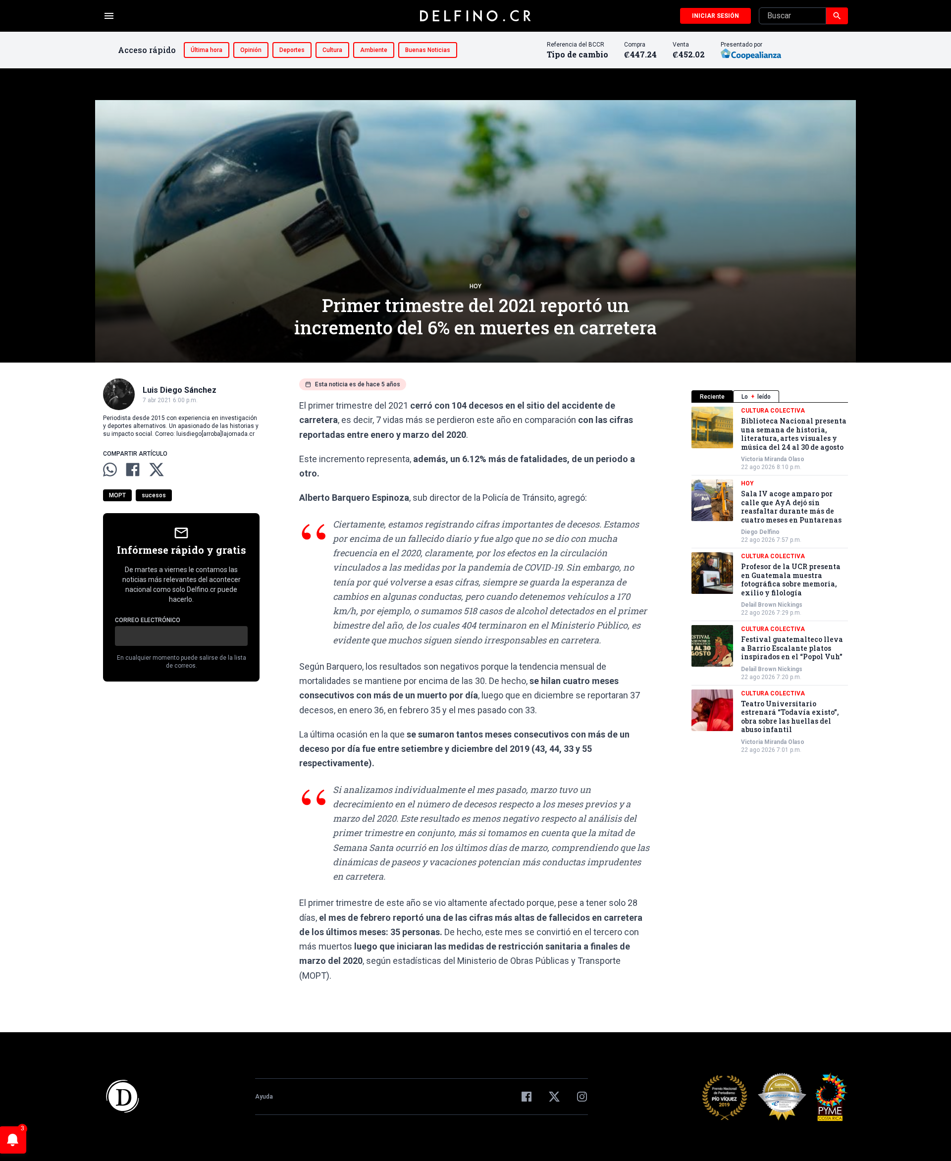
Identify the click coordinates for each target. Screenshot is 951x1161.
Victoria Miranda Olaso (772, 459)
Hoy (475, 286)
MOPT (117, 495)
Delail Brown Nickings (771, 604)
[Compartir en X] (156, 469)
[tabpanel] (769, 580)
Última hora (206, 50)
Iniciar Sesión (715, 15)
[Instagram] (582, 1097)
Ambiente (373, 50)
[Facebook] (526, 1097)
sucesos (154, 495)
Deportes (292, 50)
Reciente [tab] (712, 396)
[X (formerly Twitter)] (554, 1097)
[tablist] (769, 396)
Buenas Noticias (427, 50)
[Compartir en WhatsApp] (110, 469)
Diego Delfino (760, 531)
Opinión (251, 50)
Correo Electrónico (147, 620)
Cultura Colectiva (773, 410)
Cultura (332, 50)
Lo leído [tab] (756, 396)
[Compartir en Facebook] (133, 469)
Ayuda (264, 1096)
